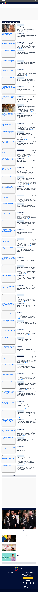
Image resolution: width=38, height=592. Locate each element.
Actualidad (19, 312)
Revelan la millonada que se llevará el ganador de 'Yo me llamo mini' (26, 306)
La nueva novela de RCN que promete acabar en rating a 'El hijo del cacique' (26, 413)
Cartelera (17, 0)
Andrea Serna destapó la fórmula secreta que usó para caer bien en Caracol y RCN (26, 323)
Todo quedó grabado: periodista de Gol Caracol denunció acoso (26, 53)
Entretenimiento (20, 25)
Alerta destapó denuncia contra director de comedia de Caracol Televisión (26, 98)
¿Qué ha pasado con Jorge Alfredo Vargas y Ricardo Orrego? (26, 36)
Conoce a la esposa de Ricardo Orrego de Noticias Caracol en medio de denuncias (26, 197)
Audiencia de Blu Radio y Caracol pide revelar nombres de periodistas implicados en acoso (25, 179)
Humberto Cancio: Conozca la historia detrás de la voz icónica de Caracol (26, 358)
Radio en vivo (11, 581)
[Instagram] (27, 583)
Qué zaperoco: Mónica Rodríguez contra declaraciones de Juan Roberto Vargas (26, 189)
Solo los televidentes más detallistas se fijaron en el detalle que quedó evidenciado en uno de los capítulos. (26, 442)
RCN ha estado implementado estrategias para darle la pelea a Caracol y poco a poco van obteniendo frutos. (26, 416)
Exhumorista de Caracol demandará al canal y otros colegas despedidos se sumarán (26, 232)
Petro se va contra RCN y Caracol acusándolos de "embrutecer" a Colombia (25, 349)
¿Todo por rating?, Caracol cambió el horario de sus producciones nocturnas (26, 375)
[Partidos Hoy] (29, 0)
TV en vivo (11, 583)
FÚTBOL (16, 3)
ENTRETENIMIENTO (22, 3)
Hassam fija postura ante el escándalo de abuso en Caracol (26, 161)
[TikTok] (31, 0)
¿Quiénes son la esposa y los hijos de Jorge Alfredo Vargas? (25, 144)
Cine (11, 576)
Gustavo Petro (8, 5)
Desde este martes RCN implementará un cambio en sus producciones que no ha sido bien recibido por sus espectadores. (26, 434)
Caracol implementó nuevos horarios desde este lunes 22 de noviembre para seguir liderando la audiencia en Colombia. (26, 378)
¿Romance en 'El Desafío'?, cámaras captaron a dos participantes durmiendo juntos (26, 459)
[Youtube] (28, 0)
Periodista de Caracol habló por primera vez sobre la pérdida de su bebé (26, 71)
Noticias (3, 0)
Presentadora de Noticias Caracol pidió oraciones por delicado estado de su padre (26, 278)
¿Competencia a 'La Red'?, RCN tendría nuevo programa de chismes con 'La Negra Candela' (26, 468)
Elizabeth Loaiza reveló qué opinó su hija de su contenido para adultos (26, 27)
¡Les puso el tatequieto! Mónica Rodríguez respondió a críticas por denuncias (25, 134)
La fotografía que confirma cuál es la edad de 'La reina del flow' (26, 440)
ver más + (19, 563)
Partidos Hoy (11, 0)
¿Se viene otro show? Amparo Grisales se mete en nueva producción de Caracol (26, 241)
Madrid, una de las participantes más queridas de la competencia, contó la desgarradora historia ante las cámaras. (25, 452)
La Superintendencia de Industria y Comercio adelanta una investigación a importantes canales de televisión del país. (26, 317)
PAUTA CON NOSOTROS (28, 578)
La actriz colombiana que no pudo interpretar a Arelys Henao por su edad (26, 367)
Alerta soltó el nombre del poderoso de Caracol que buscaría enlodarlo (26, 88)
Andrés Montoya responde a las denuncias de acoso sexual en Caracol (26, 206)
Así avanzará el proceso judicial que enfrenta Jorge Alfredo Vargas (25, 44)
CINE (27, 3)
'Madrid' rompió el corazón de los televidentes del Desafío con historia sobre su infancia (25, 449)
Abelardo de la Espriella (16, 5)
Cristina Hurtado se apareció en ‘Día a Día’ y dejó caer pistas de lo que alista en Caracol (26, 269)
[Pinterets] (33, 583)
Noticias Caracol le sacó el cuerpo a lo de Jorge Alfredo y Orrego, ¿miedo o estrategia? (26, 170)
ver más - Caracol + (19, 475)
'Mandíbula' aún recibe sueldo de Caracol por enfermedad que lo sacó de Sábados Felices (26, 394)
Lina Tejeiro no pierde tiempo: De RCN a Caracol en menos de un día (26, 331)
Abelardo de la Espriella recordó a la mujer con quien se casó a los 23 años (18, 530)
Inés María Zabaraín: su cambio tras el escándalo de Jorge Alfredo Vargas (26, 107)
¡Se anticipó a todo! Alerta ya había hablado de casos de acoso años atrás (26, 80)
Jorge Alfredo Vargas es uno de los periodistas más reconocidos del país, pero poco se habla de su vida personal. (25, 146)
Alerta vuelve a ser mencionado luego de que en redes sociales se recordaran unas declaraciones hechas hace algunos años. (26, 83)
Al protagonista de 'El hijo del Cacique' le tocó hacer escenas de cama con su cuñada (26, 384)
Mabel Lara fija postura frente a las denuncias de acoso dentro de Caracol (26, 152)
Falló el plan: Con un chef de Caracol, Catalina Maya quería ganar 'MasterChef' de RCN (26, 404)
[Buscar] (35, 0)
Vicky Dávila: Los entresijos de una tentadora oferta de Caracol (25, 340)
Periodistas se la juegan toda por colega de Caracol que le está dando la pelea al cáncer (26, 288)
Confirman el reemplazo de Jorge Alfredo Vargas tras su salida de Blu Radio (26, 63)
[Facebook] (22, 0)
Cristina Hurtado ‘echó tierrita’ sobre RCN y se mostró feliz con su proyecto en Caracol (26, 250)
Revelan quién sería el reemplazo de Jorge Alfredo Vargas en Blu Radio (25, 125)
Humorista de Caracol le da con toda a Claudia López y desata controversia (26, 223)
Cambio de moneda (11, 574)
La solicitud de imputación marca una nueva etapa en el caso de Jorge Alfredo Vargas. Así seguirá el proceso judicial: (26, 47)
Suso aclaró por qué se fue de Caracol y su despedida (26, 214)
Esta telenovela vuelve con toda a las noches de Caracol (25, 297)
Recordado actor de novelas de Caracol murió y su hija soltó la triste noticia (26, 259)
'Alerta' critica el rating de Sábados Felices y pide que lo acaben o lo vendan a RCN (26, 422)
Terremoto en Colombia (25, 5)
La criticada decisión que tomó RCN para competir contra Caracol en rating (26, 431)
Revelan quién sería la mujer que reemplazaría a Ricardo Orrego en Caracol (25, 116)
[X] (24, 0)
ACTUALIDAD (11, 3)
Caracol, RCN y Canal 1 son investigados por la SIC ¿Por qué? (26, 314)
